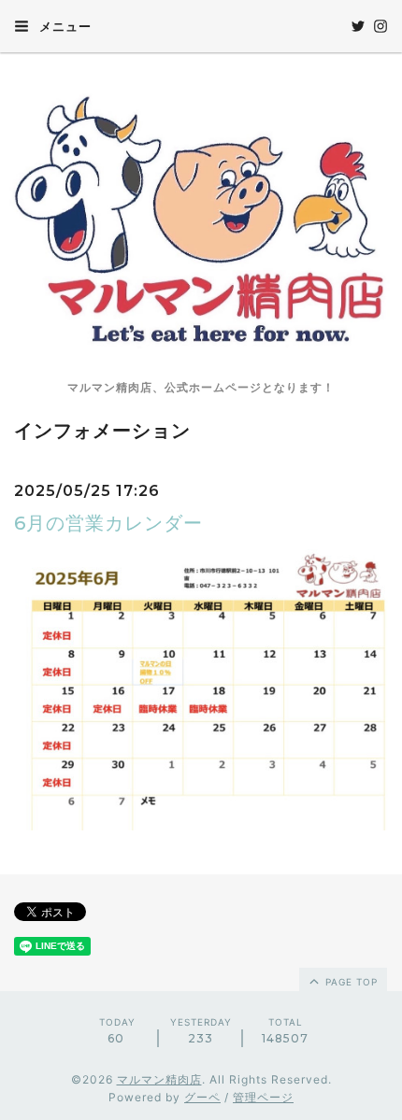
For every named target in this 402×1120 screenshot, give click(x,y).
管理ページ (263, 1097)
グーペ (202, 1097)
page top (350, 981)
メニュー (64, 26)
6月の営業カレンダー (108, 523)
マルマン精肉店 (159, 1079)
